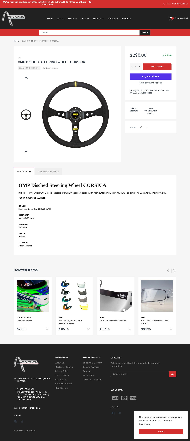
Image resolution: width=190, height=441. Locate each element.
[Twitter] (140, 127)
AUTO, (143, 90)
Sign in (175, 4)
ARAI (60, 317)
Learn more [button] (144, 424)
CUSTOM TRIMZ (24, 317)
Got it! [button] (161, 431)
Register (184, 4)
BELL (143, 317)
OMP (19, 57)
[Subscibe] (172, 374)
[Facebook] (147, 127)
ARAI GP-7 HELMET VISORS (113, 320)
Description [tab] (24, 171)
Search (145, 33)
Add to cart (157, 67)
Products (147, 92)
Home (16, 41)
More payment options (151, 83)
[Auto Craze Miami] (14, 18)
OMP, (140, 92)
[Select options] (47, 329)
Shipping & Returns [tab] (48, 171)
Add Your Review (50, 68)
